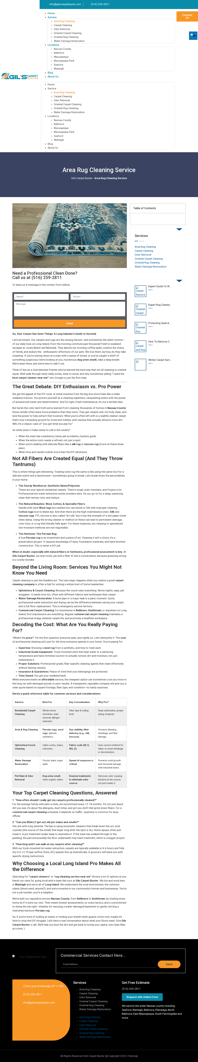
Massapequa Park (64, 60)
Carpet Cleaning (63, 25)
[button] (107, 81)
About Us (53, 76)
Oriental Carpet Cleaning (68, 33)
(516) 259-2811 (131, 988)
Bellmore (59, 52)
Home (51, 13)
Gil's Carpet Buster (82, 178)
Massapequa (61, 56)
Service (52, 17)
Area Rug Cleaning (64, 21)
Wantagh (59, 68)
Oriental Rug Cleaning (66, 37)
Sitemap (133, 1056)
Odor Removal (62, 29)
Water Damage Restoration (69, 41)
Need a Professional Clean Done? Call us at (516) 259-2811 (44, 275)
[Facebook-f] (193, 4)
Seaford (58, 64)
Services (79, 983)
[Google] (188, 4)
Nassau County (62, 48)
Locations (53, 44)
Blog (50, 72)
